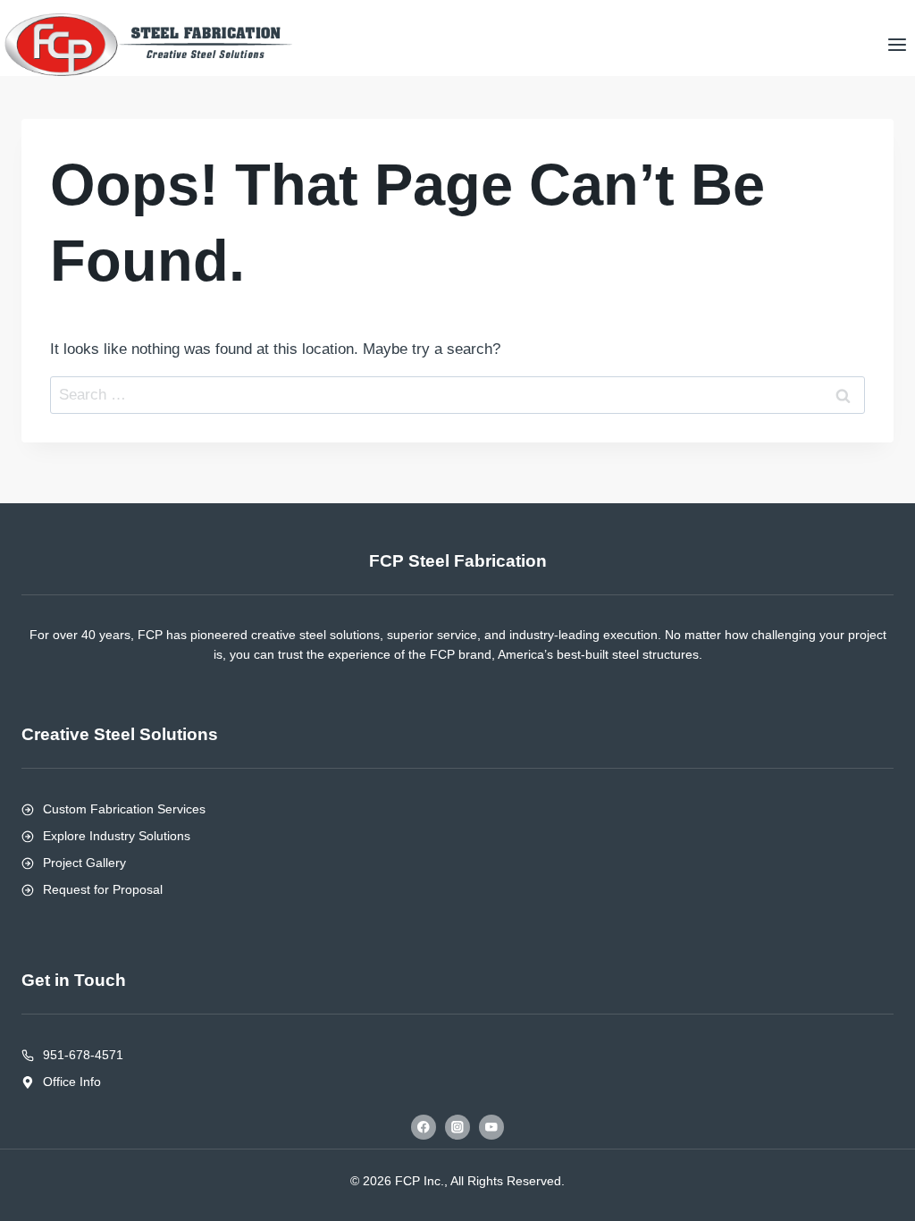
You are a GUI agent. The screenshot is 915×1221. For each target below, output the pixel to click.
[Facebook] (423, 1127)
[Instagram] (457, 1127)
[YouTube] (491, 1127)
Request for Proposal (103, 889)
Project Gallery (84, 862)
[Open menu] (896, 44)
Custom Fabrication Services (124, 809)
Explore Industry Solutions (116, 836)
